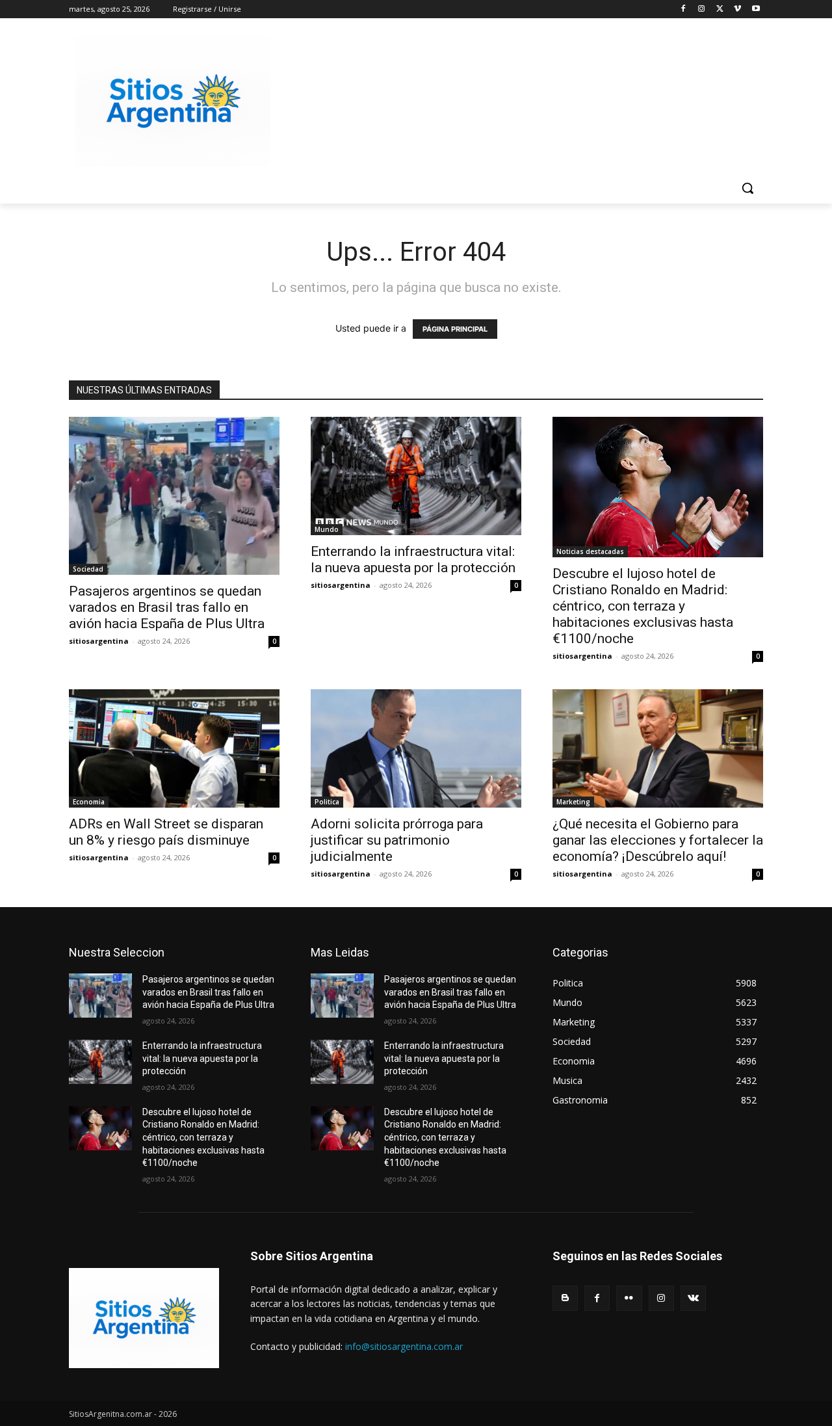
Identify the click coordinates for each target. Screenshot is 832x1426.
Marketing (573, 801)
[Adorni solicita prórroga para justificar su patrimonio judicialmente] (416, 748)
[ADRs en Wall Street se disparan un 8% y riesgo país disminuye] (174, 748)
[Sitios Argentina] (173, 101)
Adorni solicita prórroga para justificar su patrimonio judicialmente (397, 840)
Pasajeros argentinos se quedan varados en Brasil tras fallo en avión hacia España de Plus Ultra (167, 607)
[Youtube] (755, 9)
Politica (327, 801)
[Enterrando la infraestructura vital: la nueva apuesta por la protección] (416, 476)
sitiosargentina (99, 641)
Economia (89, 801)
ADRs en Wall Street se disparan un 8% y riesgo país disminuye (166, 832)
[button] (747, 188)
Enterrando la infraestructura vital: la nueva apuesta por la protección (413, 559)
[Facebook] (683, 9)
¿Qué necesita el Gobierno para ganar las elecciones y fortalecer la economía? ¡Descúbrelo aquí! (657, 840)
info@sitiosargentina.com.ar (404, 1346)
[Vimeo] (737, 9)
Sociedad (88, 569)
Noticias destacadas (590, 551)
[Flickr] (629, 1298)
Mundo (327, 529)
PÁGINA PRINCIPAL (455, 329)
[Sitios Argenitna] (144, 1318)
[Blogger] (565, 1298)
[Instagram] (701, 9)
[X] (719, 9)
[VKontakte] (693, 1298)
